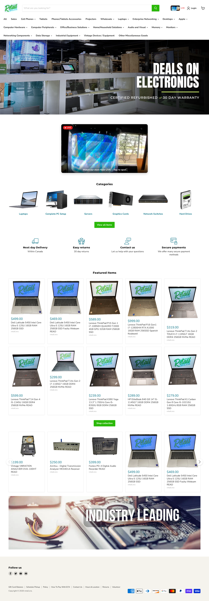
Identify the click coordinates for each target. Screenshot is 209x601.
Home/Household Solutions (107, 27)
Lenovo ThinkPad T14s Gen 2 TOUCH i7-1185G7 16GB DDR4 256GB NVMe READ (182, 334)
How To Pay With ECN (60, 587)
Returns (106, 587)
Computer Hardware (15, 27)
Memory (156, 27)
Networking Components (17, 35)
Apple (182, 19)
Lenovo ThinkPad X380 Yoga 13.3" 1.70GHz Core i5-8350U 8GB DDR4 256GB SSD (103, 404)
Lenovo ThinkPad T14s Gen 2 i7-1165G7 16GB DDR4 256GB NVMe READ (65, 384)
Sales (14, 19)
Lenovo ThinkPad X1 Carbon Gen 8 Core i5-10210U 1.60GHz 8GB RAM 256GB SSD (181, 404)
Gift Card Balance (16, 587)
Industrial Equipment (67, 35)
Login (193, 8)
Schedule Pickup (33, 587)
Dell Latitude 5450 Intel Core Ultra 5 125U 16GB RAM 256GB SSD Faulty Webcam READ (65, 327)
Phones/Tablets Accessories (66, 19)
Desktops (168, 19)
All (5, 19)
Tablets (43, 19)
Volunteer (116, 587)
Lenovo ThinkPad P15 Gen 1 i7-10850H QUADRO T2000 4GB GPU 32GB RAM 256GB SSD (104, 328)
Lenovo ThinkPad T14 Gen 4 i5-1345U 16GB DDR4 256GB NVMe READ (25, 402)
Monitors (171, 27)
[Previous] (9, 461)
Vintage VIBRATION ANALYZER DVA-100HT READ (23, 469)
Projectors (91, 19)
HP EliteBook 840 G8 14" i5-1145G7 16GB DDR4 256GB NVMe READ (143, 402)
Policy (45, 587)
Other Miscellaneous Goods (133, 35)
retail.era (14, 331)
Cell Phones (27, 19)
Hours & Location (92, 587)
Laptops (122, 19)
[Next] (199, 461)
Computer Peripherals (43, 27)
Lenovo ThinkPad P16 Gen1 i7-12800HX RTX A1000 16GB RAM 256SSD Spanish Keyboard (143, 329)
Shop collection (104, 423)
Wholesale (107, 19)
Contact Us (77, 587)
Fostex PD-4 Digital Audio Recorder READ (102, 467)
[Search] (155, 8)
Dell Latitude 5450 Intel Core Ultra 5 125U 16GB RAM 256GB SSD (26, 325)
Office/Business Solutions (74, 27)
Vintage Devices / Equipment (99, 35)
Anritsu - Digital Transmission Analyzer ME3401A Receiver (65, 467)
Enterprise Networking (145, 19)
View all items (104, 224)
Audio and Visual (137, 27)
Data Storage (43, 35)
